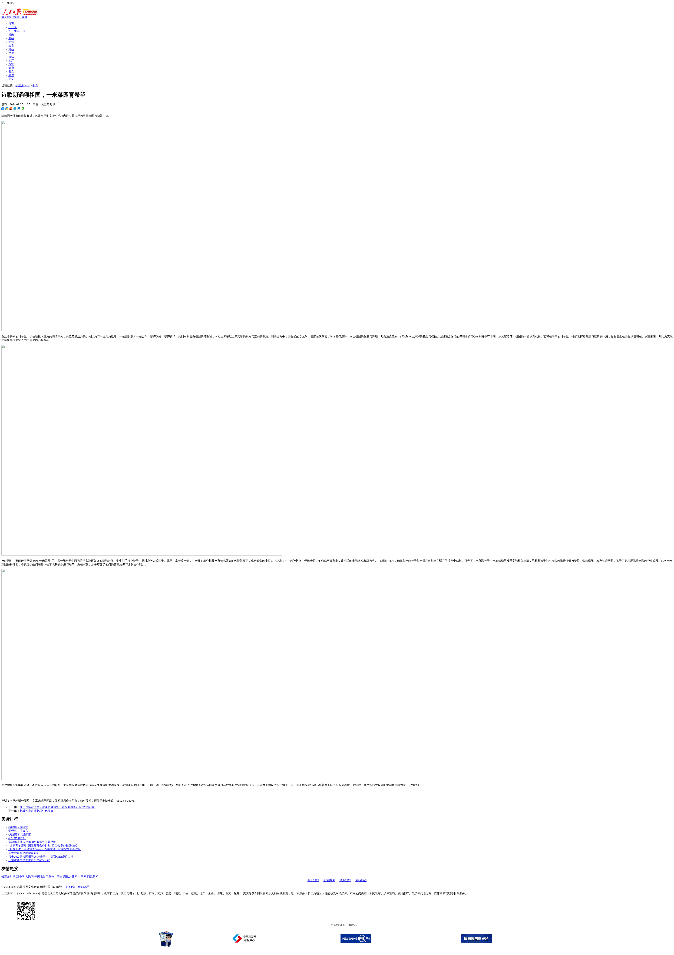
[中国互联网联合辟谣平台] (356, 941)
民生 (11, 53)
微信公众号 (20, 17)
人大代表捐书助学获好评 (23, 852)
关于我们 (313, 880)
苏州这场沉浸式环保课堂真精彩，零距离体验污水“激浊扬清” (57, 807)
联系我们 (345, 880)
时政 (11, 34)
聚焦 (11, 75)
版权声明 (329, 880)
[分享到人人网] (19, 108)
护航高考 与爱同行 (20, 834)
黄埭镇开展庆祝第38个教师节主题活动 (32, 841)
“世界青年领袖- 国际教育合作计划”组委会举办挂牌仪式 (42, 845)
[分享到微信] (23, 108)
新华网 (20, 876)
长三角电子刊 (16, 30)
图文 (11, 71)
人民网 (29, 876)
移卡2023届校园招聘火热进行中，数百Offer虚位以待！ (42, 856)
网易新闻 (92, 876)
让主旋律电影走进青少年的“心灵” (29, 860)
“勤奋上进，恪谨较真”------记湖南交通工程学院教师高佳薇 (44, 849)
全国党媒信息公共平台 (48, 876)
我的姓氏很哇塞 (18, 827)
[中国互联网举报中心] (245, 941)
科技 (11, 49)
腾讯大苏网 (70, 876)
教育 (11, 45)
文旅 (11, 42)
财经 (11, 38)
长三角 (12, 27)
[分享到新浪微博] (10, 108)
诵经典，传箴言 (18, 830)
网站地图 (361, 880)
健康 (11, 67)
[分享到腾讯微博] (15, 108)
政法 (11, 56)
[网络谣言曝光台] (476, 941)
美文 (11, 78)
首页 (11, 23)
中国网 (82, 876)
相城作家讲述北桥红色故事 (36, 810)
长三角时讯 (22, 85)
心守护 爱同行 (17, 838)
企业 (11, 64)
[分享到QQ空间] (6, 108)
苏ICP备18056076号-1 (78, 886)
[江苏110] (166, 945)
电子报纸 (7, 17)
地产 (11, 60)
